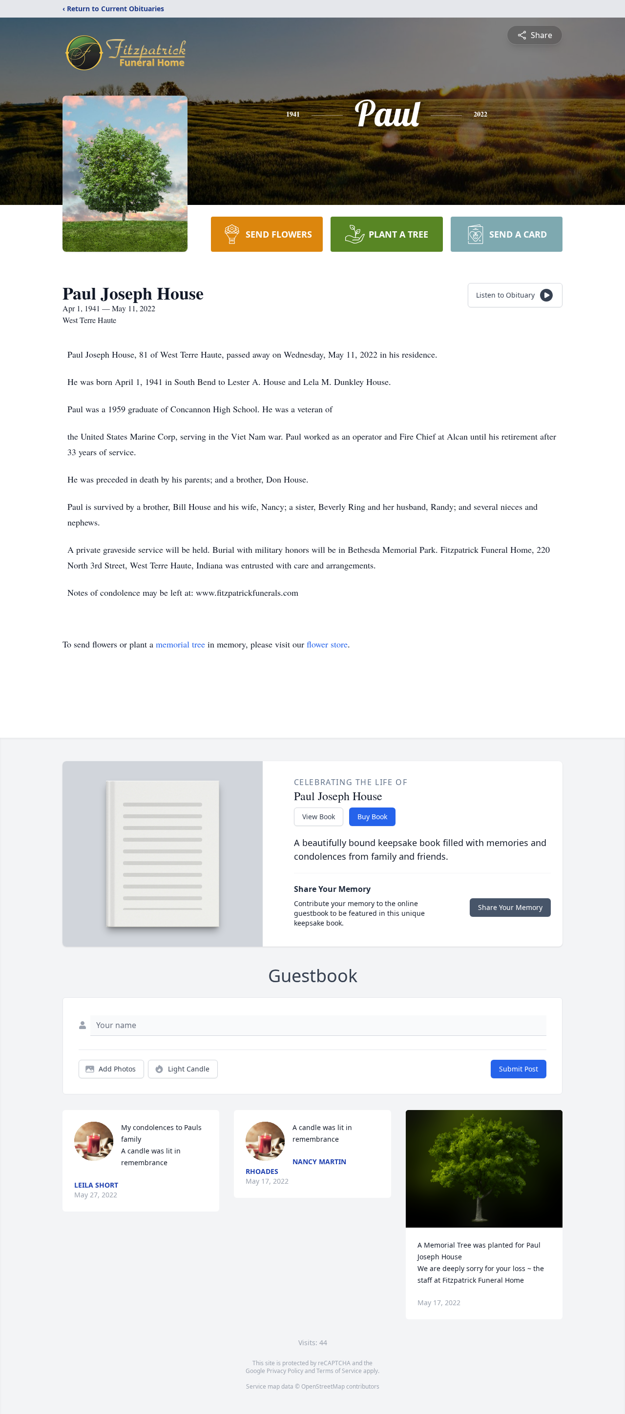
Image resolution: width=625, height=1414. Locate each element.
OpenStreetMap (323, 1386)
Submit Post (518, 1068)
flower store (327, 644)
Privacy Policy (285, 1371)
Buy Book (372, 816)
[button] (484, 1169)
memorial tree (180, 644)
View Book (318, 816)
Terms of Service (339, 1371)
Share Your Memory (510, 907)
